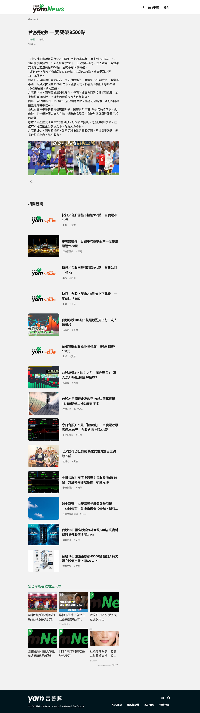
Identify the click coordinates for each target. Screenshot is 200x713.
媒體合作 (164, 705)
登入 (166, 7)
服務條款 (117, 705)
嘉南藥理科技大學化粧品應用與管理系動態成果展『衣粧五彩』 (42, 653)
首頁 (30, 19)
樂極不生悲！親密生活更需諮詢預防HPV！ (72, 617)
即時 (36, 19)
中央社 (32, 39)
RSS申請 (153, 7)
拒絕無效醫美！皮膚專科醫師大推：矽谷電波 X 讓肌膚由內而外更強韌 (103, 653)
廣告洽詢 (149, 705)
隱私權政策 (133, 705)
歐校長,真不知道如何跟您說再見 (103, 617)
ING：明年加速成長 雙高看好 (72, 653)
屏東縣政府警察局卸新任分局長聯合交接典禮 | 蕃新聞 (41, 617)
